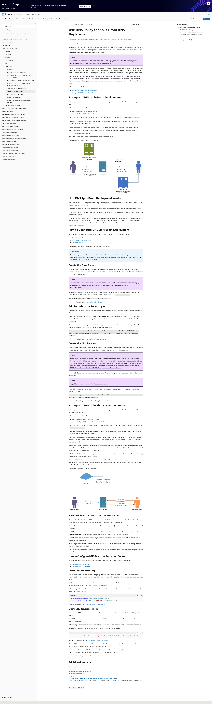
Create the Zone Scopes (79, 238)
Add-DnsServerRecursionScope (95, 605)
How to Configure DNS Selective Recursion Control (88, 422)
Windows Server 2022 (97, 39)
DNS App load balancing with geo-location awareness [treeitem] (19, 101)
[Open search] (203, 14)
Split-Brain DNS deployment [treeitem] (15, 91)
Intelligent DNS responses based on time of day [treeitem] (20, 80)
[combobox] (18, 26)
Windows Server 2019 (111, 39)
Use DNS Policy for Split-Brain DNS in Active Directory (94, 63)
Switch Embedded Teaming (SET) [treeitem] (12, 147)
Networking (88, 24)
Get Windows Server (195, 19)
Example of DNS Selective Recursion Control (85, 93)
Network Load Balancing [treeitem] (10, 132)
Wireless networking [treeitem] (9, 159)
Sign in (208, 14)
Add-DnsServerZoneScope (94, 302)
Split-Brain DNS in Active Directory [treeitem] (16, 88)
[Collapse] (35, 23)
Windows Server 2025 (83, 39)
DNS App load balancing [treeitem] (14, 97)
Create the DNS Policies (79, 242)
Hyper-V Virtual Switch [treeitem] (9, 123)
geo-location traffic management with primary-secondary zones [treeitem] (20, 76)
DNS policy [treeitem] (10, 69)
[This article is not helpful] (193, 40)
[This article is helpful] (191, 40)
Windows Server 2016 (126, 39)
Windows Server (78, 24)
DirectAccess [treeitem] (6, 45)
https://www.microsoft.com (132, 520)
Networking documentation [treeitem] (11, 30)
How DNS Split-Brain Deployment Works (84, 111)
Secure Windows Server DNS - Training (80, 671)
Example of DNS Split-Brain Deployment (84, 90)
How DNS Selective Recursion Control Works (86, 419)
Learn (70, 24)
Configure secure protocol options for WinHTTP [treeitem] (16, 36)
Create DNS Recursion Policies (81, 566)
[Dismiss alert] (208, 3)
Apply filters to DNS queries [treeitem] (15, 94)
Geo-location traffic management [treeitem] (16, 72)
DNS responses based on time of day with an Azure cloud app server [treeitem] (19, 84)
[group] (106, 636)
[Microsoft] (3, 14)
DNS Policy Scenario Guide (94, 656)
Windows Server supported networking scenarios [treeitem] (17, 33)
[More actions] (141, 24)
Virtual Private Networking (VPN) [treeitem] (12, 150)
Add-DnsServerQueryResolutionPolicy (97, 401)
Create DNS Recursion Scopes (81, 564)
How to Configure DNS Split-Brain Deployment (86, 114)
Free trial (206, 19)
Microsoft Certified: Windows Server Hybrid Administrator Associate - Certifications (93, 678)
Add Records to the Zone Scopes (82, 240)
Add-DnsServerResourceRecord (95, 339)
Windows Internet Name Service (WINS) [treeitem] (14, 153)
